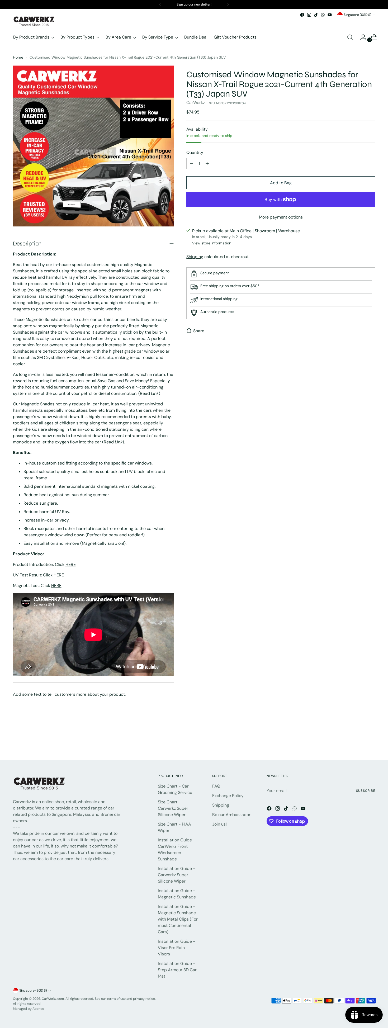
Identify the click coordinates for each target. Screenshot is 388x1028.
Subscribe (365, 791)
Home (18, 57)
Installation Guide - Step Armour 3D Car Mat (177, 970)
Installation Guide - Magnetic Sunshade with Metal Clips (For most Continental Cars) (178, 919)
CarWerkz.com (53, 999)
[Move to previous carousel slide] (358, 741)
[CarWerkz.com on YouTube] (329, 14)
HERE (70, 564)
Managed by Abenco (28, 1009)
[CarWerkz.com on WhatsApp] (322, 14)
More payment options (281, 217)
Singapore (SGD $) (357, 15)
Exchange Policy (228, 795)
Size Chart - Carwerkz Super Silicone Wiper (173, 808)
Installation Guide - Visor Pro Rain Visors (176, 948)
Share (198, 331)
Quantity (194, 152)
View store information (211, 243)
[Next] (228, 4)
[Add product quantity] (207, 163)
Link (155, 393)
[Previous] (160, 4)
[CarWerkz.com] (34, 21)
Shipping (194, 256)
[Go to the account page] (361, 37)
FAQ (216, 786)
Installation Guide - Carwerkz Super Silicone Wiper (176, 875)
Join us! (219, 824)
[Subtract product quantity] (191, 163)
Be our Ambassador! (232, 814)
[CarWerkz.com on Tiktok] (316, 14)
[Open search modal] (350, 37)
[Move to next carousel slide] (370, 741)
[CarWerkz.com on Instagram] (309, 14)
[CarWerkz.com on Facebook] (302, 14)
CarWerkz (195, 102)
